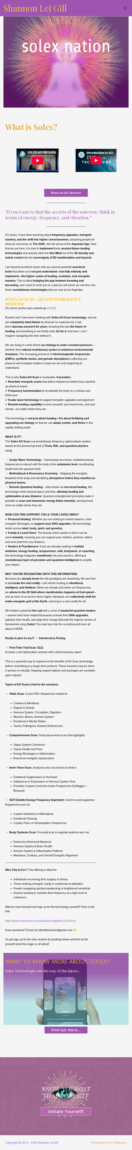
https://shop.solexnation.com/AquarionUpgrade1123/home (40, 920)
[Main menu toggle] (125, 8)
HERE (51, 308)
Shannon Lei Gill (35, 8)
